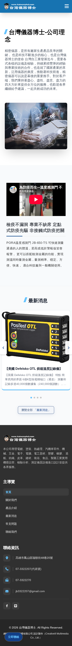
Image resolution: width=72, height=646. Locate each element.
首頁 (8, 492)
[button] (31, 397)
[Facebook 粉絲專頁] (6, 605)
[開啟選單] (66, 6)
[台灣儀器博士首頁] (19, 6)
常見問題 (11, 523)
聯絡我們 (11, 531)
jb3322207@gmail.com (30, 591)
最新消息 (11, 515)
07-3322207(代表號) (28, 568)
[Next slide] (68, 347)
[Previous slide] (3, 347)
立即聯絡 (13, 636)
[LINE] (15, 605)
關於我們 (11, 500)
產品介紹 (11, 507)
